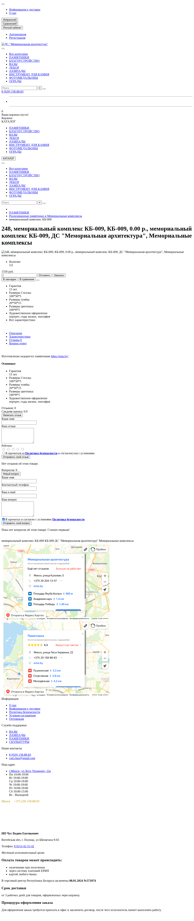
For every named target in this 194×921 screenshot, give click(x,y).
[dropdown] (3, 4)
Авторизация (17, 34)
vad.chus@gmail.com (22, 758)
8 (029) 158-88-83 (12, 91)
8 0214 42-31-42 (24, 846)
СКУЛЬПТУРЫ (19, 741)
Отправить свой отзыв (16, 457)
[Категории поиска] (3, 48)
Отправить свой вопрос (16, 523)
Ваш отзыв (9, 426)
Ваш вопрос (9, 499)
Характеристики (20, 336)
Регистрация (17, 37)
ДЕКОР (14, 67)
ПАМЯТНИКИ (19, 57)
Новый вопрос (11, 473)
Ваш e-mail (8, 492)
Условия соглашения (22, 715)
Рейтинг (7, 445)
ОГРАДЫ (15, 81)
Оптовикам (16, 718)
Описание (15, 333)
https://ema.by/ (59, 356)
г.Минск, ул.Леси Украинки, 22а (30, 771)
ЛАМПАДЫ (17, 71)
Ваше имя (8, 418)
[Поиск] (44, 88)
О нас (12, 13)
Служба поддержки (14, 725)
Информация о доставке (24, 9)
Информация (10, 698)
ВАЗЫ (13, 64)
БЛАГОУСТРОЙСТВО (24, 60)
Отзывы (15, 340)
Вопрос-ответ (18, 343)
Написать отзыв (12, 415)
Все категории (18, 54)
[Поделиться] (37, 280)
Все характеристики (22, 320)
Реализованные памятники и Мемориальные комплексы (45, 216)
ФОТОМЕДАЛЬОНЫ (23, 77)
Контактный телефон (15, 484)
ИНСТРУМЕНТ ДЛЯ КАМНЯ (29, 74)
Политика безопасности (24, 712)
